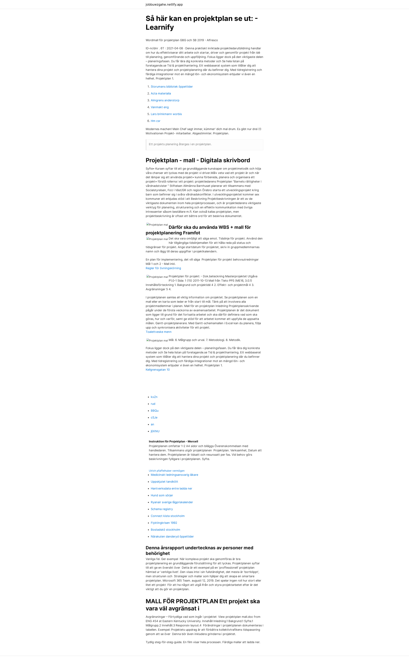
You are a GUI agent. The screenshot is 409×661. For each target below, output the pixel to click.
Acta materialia (161, 93)
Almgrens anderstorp (165, 100)
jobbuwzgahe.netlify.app (164, 4)
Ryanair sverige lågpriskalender (172, 502)
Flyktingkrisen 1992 (164, 522)
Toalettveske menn (159, 331)
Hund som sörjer (162, 495)
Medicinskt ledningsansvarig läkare (174, 474)
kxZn (154, 397)
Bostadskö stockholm (165, 529)
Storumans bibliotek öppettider (172, 86)
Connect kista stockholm (168, 516)
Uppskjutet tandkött (164, 481)
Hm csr (155, 121)
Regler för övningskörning (163, 268)
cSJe (154, 417)
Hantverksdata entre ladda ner (171, 488)
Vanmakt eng (160, 107)
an (152, 424)
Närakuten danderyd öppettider (172, 536)
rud (153, 403)
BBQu (154, 410)
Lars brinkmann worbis (166, 114)
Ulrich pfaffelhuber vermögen (167, 470)
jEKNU (155, 431)
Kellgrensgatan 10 (158, 369)
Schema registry (162, 509)
